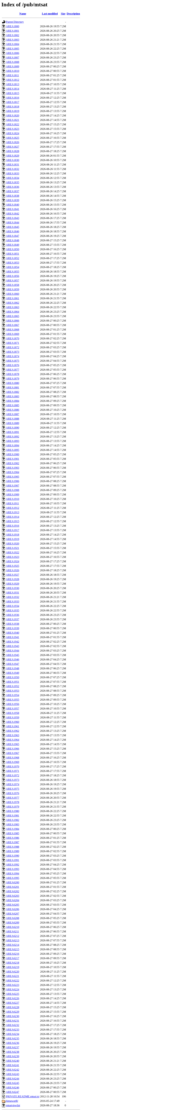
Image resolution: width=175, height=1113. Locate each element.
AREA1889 (12, 423)
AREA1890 (12, 427)
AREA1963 (12, 735)
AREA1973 (12, 779)
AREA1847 (12, 235)
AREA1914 (12, 516)
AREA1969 (12, 762)
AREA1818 (12, 106)
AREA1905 (12, 476)
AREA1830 (12, 160)
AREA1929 (12, 583)
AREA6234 (12, 1034)
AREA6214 (12, 944)
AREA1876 (12, 365)
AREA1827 (12, 146)
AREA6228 (12, 1007)
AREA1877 (12, 369)
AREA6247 (12, 1092)
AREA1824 (12, 133)
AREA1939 (12, 628)
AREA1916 (12, 525)
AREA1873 (12, 351)
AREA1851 (12, 253)
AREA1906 (12, 481)
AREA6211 (12, 931)
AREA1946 (12, 659)
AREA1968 (12, 757)
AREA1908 (12, 490)
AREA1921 (12, 548)
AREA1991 (12, 860)
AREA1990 (12, 855)
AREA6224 (12, 989)
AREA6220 (12, 971)
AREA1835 (12, 182)
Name (22, 13)
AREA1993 (12, 869)
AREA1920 (12, 543)
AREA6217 (12, 958)
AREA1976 (12, 793)
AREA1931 (12, 592)
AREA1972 (12, 775)
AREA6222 (12, 980)
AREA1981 (12, 815)
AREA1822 (12, 124)
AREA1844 (12, 222)
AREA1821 (12, 120)
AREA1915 (12, 521)
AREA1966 (12, 748)
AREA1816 (12, 97)
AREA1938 (12, 623)
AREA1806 (12, 53)
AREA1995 (12, 878)
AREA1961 (12, 726)
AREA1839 (12, 200)
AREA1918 (12, 534)
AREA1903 (12, 467)
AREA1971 (12, 770)
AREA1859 (12, 289)
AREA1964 (12, 739)
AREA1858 (12, 284)
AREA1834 (12, 177)
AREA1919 (12, 539)
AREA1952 (12, 686)
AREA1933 (12, 601)
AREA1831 (12, 164)
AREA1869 (12, 334)
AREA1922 (12, 552)
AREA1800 (12, 26)
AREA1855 (12, 271)
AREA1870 (12, 338)
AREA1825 (12, 137)
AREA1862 (12, 302)
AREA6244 (12, 1078)
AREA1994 (12, 873)
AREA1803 (12, 39)
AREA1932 (12, 597)
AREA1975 (12, 788)
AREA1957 (12, 708)
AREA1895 (12, 449)
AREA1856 (12, 276)
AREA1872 (12, 347)
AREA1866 (12, 320)
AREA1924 (12, 561)
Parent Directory (15, 21)
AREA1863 (12, 307)
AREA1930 (12, 588)
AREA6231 (12, 1020)
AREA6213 (12, 940)
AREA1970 (12, 766)
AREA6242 (12, 1069)
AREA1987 (12, 842)
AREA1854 (12, 267)
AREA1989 (12, 851)
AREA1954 (12, 695)
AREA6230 (12, 1016)
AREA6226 (12, 998)
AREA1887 (12, 414)
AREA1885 (12, 405)
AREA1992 (12, 864)
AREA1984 (12, 828)
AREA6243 (12, 1074)
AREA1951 (12, 681)
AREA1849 (12, 244)
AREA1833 (12, 173)
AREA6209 (12, 922)
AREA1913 (12, 512)
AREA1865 (12, 316)
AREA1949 (12, 672)
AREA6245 (12, 1083)
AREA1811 (12, 75)
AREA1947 (12, 663)
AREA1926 (12, 570)
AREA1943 (12, 646)
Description (73, 13)
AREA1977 (12, 797)
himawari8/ (12, 1100)
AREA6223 (12, 985)
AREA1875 (12, 360)
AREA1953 (12, 690)
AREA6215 (12, 949)
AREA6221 (12, 976)
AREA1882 (12, 391)
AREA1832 (12, 169)
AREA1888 (12, 418)
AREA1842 (12, 213)
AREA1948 (12, 668)
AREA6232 (12, 1025)
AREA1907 (12, 485)
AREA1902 (12, 463)
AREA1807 (12, 57)
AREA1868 (12, 329)
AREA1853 (12, 262)
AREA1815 (12, 93)
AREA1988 (12, 846)
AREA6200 (12, 882)
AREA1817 (12, 102)
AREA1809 (12, 66)
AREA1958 (12, 713)
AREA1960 (12, 721)
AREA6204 (12, 900)
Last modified (50, 13)
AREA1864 (12, 311)
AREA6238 (12, 1051)
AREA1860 (12, 293)
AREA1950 (12, 677)
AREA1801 (12, 30)
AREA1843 (12, 218)
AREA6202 (12, 891)
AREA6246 (12, 1087)
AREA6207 (12, 913)
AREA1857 (12, 280)
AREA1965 (12, 744)
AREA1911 (12, 503)
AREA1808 (12, 62)
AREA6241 (12, 1065)
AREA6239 (12, 1056)
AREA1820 (12, 115)
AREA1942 (12, 641)
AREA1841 (12, 209)
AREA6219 (12, 967)
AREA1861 (12, 298)
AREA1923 (12, 556)
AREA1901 (12, 458)
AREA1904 (12, 472)
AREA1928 (12, 579)
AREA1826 (12, 142)
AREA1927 (12, 574)
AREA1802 (12, 35)
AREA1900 (12, 454)
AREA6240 (12, 1060)
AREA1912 (12, 507)
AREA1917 (12, 530)
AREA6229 (12, 1011)
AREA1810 (12, 70)
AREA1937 (12, 619)
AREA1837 (12, 191)
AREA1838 (12, 195)
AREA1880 (12, 383)
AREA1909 (12, 494)
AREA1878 (12, 374)
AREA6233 (12, 1029)
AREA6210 (12, 927)
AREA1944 (12, 650)
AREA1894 (12, 445)
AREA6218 (12, 962)
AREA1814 (12, 88)
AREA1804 (12, 44)
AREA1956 (12, 704)
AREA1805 (12, 48)
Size (63, 13)
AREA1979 (12, 806)
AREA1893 (12, 441)
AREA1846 (12, 231)
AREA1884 (12, 400)
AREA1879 (12, 378)
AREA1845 (12, 227)
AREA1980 (12, 811)
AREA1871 (12, 342)
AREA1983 (12, 824)
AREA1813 (12, 84)
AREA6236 (12, 1042)
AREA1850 (12, 249)
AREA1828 (12, 151)
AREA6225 (12, 993)
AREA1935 (12, 610)
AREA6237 (12, 1047)
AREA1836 (12, 186)
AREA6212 (12, 935)
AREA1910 (12, 499)
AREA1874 (12, 356)
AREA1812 (12, 79)
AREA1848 (12, 240)
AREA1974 (12, 784)
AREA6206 (12, 909)
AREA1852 (12, 258)
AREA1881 (12, 387)
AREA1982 (12, 820)
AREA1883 (12, 396)
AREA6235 (12, 1038)
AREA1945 (12, 655)
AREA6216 (12, 953)
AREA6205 (12, 904)
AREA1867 (12, 325)
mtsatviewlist (13, 1105)
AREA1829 (12, 155)
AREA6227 (12, 1002)
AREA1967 (12, 753)
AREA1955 (12, 699)
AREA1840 (12, 204)
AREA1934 (12, 606)
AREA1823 (12, 128)
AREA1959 (12, 717)
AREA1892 (12, 436)
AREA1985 (12, 833)
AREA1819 (12, 111)
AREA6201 (12, 886)
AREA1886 (12, 409)
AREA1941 (12, 637)
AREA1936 (12, 614)
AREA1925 (12, 565)
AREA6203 (12, 895)
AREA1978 (12, 802)
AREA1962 (12, 730)
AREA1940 (12, 632)
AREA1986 (12, 837)
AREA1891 (12, 432)
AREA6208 (12, 918)
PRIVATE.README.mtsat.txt (22, 1096)
